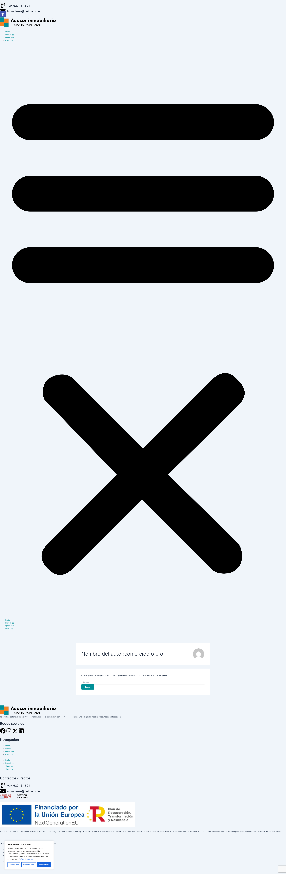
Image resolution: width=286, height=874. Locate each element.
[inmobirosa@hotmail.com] (3, 791)
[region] (29, 855)
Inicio (7, 32)
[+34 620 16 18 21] (3, 5)
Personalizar (14, 865)
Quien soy (9, 38)
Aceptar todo (44, 865)
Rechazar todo (28, 865)
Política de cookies (26, 859)
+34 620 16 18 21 (18, 5)
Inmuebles (9, 35)
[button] (143, 331)
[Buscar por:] (143, 682)
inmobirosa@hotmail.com (24, 11)
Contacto (9, 40)
